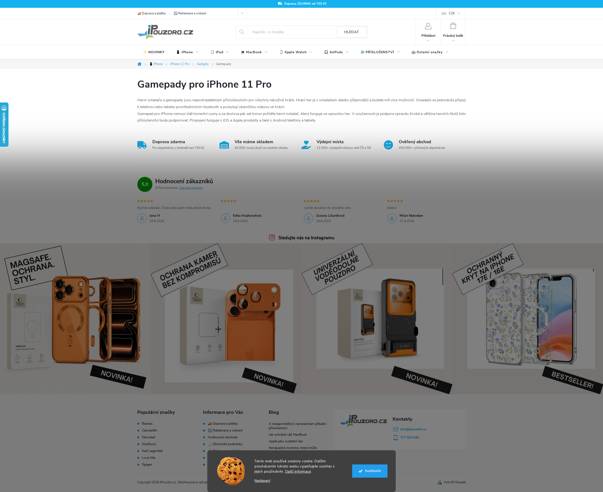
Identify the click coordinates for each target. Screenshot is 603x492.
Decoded (148, 437)
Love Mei (148, 458)
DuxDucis (149, 444)
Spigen (147, 465)
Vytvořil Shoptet (455, 482)
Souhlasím (373, 470)
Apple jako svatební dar (286, 441)
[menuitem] (153, 52)
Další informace (298, 471)
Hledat (351, 32)
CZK (452, 13)
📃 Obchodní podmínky (225, 444)
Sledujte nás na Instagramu (306, 238)
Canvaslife (149, 430)
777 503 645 (409, 437)
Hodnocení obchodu (223, 437)
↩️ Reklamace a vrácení (190, 13)
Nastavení (262, 481)
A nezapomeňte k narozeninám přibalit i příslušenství (298, 426)
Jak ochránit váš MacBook (288, 434)
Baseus (147, 424)
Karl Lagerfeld (152, 451)
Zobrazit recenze (190, 188)
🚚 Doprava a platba (151, 13)
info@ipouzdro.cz (413, 429)
